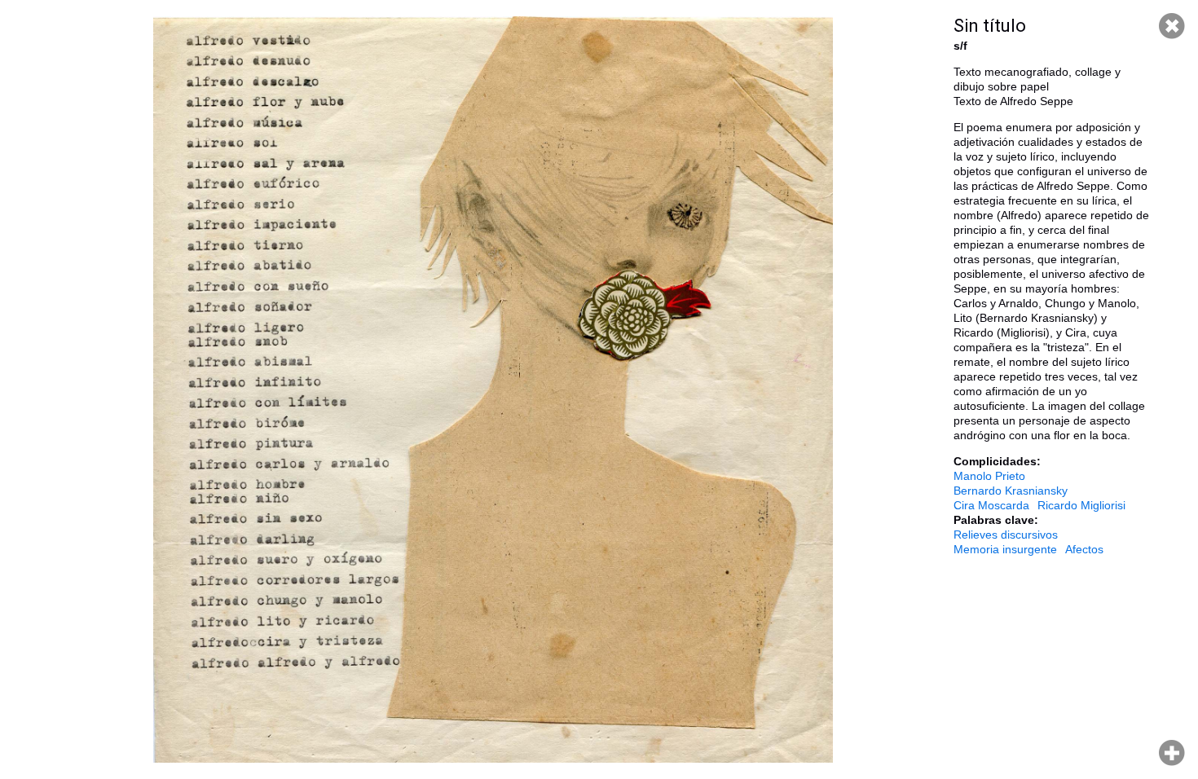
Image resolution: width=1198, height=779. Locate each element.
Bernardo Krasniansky (1011, 490)
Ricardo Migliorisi (1081, 505)
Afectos (1084, 549)
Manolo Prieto (989, 475)
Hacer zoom (1172, 753)
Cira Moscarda (991, 505)
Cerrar (1172, 26)
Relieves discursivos (1006, 534)
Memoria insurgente (1005, 549)
